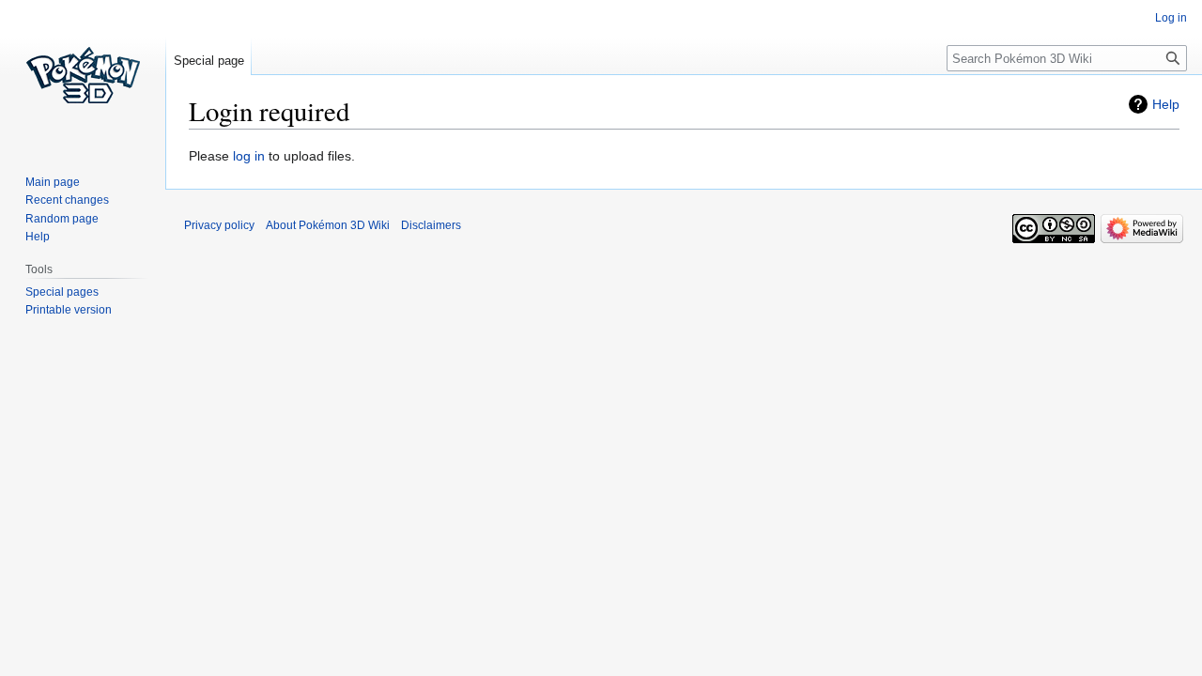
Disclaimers (431, 225)
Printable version (68, 309)
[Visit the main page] (83, 75)
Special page (209, 61)
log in (249, 155)
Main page (52, 182)
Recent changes (67, 200)
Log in (1171, 17)
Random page (62, 218)
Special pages (62, 292)
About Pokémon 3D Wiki (328, 225)
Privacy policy (219, 225)
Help (1165, 104)
